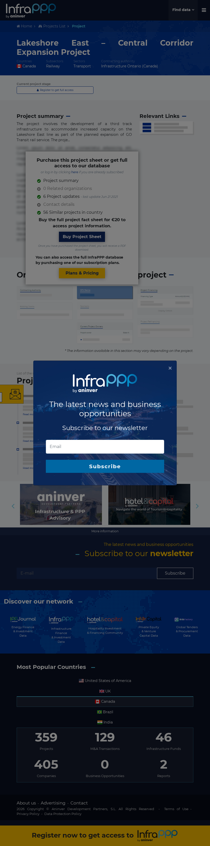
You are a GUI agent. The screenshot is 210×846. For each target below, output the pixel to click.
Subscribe (105, 466)
